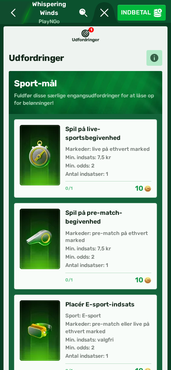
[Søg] (83, 13)
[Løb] (104, 13)
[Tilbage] (11, 12)
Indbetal (136, 12)
